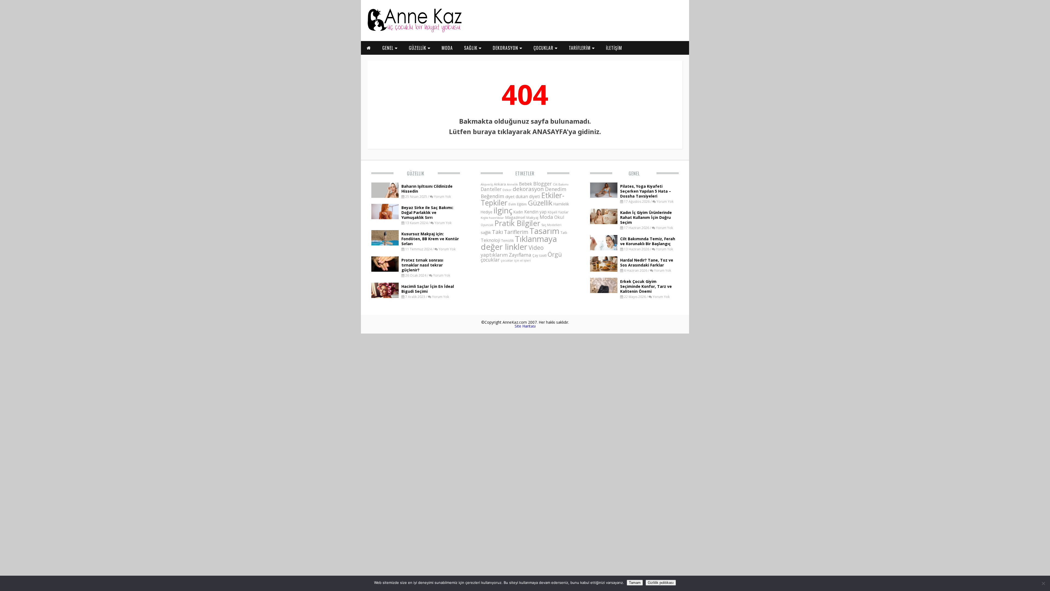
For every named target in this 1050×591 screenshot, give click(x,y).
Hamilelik (561, 204)
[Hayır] (1043, 583)
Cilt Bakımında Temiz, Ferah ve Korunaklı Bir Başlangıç (647, 241)
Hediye (486, 212)
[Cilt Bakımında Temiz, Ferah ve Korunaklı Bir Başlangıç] (603, 249)
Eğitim (522, 204)
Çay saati (539, 255)
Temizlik (507, 240)
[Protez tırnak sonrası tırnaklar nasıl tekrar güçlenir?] (385, 270)
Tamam (635, 583)
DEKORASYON (506, 48)
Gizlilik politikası (661, 583)
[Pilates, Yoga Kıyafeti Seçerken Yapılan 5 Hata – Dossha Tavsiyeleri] (603, 196)
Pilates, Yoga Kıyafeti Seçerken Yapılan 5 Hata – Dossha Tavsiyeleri (645, 191)
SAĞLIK (471, 48)
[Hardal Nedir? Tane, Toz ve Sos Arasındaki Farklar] (603, 270)
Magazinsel (515, 217)
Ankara (500, 184)
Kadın (518, 212)
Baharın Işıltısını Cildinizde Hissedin (427, 189)
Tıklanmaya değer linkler (519, 242)
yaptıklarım (494, 254)
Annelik (512, 184)
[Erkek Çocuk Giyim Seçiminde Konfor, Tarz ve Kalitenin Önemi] (603, 291)
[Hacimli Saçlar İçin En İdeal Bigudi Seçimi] (385, 296)
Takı (497, 232)
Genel (634, 173)
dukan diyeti (528, 196)
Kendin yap (535, 212)
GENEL (388, 48)
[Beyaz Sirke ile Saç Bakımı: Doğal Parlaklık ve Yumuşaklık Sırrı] (385, 218)
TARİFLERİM (580, 48)
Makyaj (532, 217)
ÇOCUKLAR (544, 48)
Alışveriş (487, 184)
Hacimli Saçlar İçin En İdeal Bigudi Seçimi (427, 289)
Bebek (525, 184)
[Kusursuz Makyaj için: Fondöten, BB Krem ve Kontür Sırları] (385, 244)
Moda (546, 216)
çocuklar (490, 259)
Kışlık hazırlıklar (492, 218)
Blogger (542, 183)
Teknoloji (490, 240)
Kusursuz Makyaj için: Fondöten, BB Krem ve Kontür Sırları (430, 238)
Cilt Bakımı (560, 184)
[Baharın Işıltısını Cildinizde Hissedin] (385, 196)
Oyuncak (487, 225)
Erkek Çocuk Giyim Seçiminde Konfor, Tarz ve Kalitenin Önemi (646, 286)
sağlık (486, 232)
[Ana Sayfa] (414, 31)
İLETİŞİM (614, 48)
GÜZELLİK (418, 48)
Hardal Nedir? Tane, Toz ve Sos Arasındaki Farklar (646, 262)
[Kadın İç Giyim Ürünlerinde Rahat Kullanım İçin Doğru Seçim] (603, 222)
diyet (510, 196)
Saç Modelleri (551, 225)
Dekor (507, 190)
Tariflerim (516, 232)
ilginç (503, 210)
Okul (559, 217)
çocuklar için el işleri (516, 260)
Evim (512, 204)
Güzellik (415, 173)
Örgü (555, 254)
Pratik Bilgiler (517, 223)
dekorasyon (528, 189)
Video (536, 247)
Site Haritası (525, 326)
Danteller (491, 189)
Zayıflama (520, 254)
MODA (447, 48)
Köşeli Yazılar (558, 212)
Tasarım (544, 230)
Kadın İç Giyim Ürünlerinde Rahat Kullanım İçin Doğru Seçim (646, 217)
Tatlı (564, 232)
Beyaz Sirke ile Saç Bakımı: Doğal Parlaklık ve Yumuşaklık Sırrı (427, 212)
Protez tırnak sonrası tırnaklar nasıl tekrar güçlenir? (422, 265)
